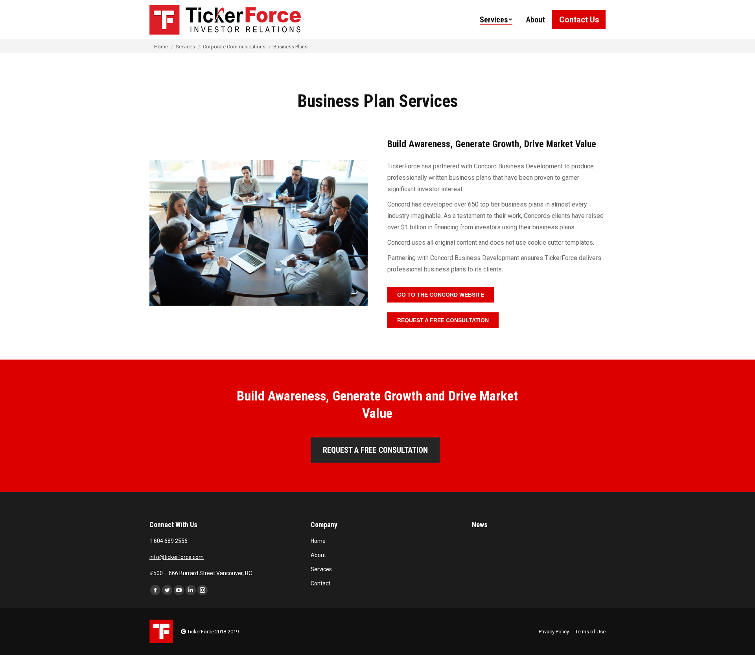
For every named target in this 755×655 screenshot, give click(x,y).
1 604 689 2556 (168, 541)
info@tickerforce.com (176, 557)
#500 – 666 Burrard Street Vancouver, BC (200, 573)
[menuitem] (496, 19)
